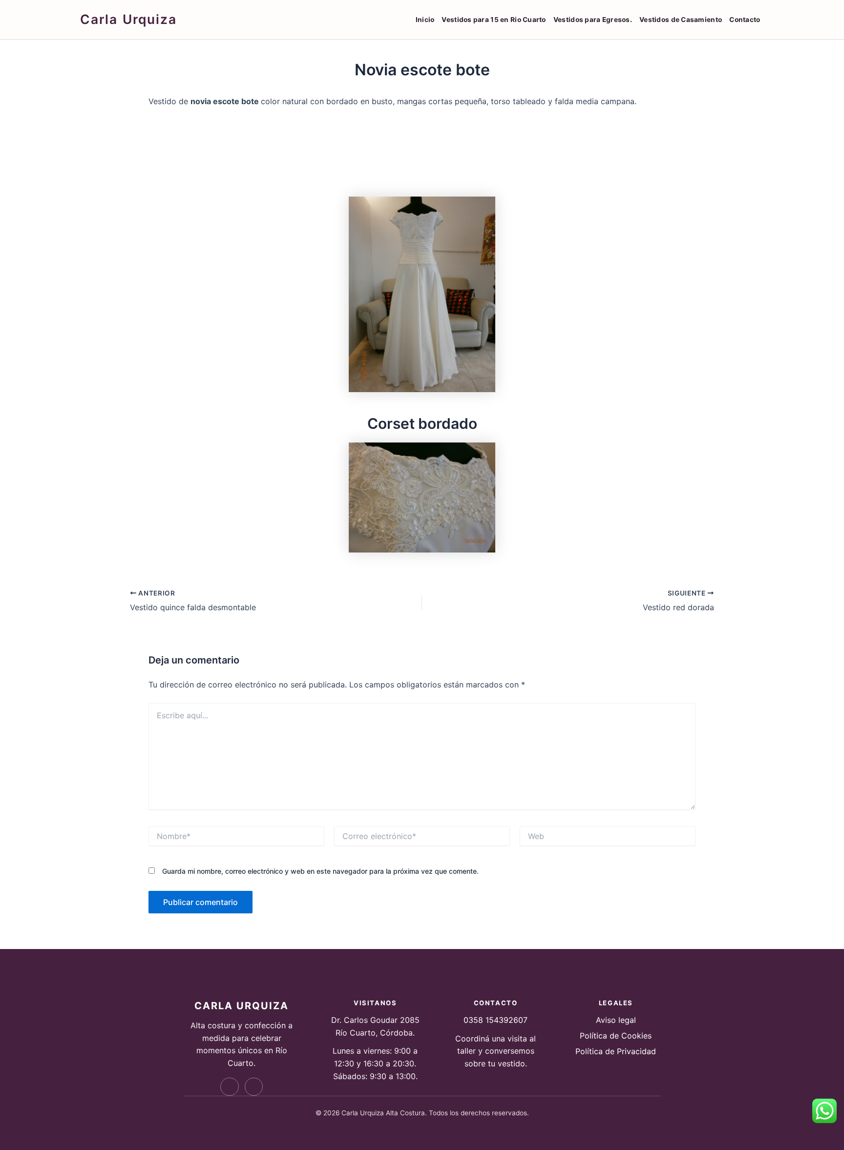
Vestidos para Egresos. (592, 19)
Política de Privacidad (615, 1051)
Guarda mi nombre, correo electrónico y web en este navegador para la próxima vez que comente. (320, 871)
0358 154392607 (496, 1020)
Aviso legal (616, 1020)
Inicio (425, 19)
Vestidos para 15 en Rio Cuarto (494, 19)
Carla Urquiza (128, 19)
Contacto (744, 19)
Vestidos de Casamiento (680, 19)
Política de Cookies (616, 1035)
